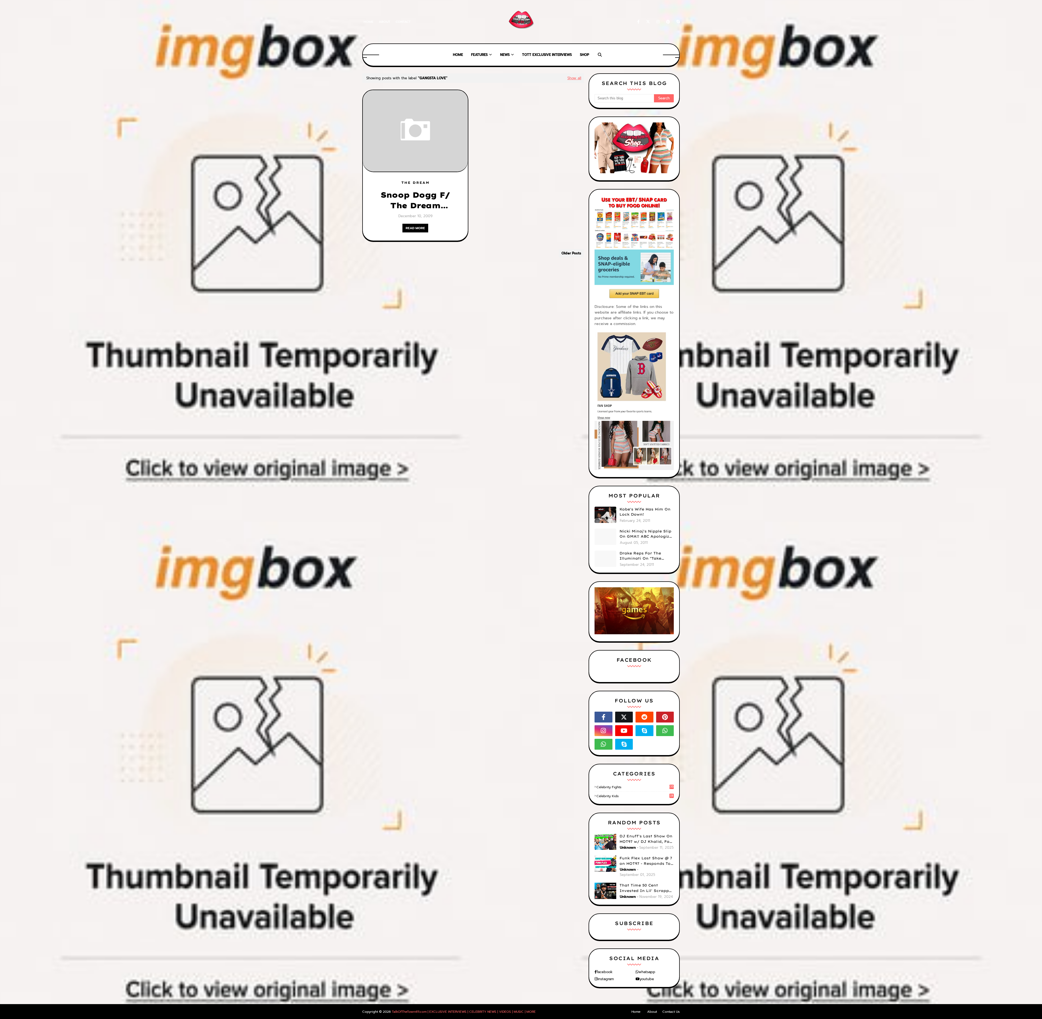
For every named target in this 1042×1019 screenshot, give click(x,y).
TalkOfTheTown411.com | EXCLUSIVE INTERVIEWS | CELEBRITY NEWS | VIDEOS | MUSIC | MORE (464, 1011)
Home (368, 21)
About (384, 21)
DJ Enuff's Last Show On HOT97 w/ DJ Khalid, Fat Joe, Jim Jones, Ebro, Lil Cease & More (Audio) (646, 839)
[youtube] (624, 730)
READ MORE (415, 228)
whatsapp (646, 971)
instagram (606, 979)
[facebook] (638, 22)
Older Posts (571, 253)
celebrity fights (635, 787)
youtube (647, 979)
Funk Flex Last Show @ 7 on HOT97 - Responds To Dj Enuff (646, 861)
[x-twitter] (648, 22)
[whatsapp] (665, 730)
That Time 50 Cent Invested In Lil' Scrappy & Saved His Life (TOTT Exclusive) (645, 888)
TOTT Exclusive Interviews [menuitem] (547, 54)
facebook (604, 971)
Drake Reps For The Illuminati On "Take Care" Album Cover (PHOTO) (640, 556)
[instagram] (658, 22)
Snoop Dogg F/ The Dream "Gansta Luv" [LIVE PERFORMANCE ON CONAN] (415, 200)
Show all (574, 78)
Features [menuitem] (479, 54)
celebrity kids (634, 796)
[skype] (677, 22)
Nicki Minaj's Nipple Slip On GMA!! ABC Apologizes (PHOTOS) (647, 534)
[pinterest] (668, 22)
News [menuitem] (505, 54)
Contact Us (671, 1011)
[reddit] (644, 717)
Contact (403, 21)
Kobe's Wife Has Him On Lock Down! (645, 512)
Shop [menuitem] (584, 54)
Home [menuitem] (458, 54)
